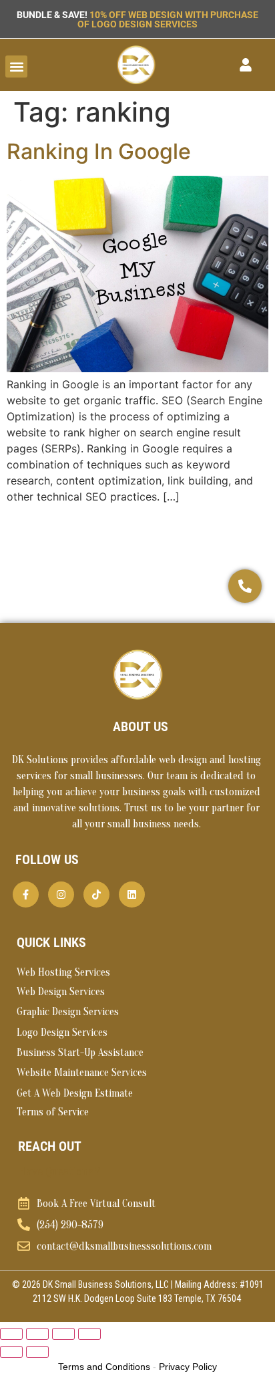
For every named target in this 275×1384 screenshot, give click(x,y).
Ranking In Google (99, 151)
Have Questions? (59, 1172)
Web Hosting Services (63, 972)
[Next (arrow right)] (37, 1352)
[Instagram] (61, 894)
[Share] (63, 1334)
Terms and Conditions (104, 1366)
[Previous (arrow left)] (11, 1352)
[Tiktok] (96, 894)
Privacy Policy (188, 1366)
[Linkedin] (132, 894)
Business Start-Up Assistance (80, 1053)
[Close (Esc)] (89, 1334)
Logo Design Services (62, 1032)
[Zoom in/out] (11, 1334)
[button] (16, 66)
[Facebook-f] (26, 894)
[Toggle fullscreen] (37, 1334)
